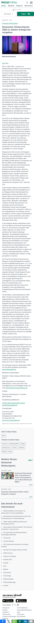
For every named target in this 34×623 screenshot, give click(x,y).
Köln (3, 63)
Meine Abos (29, 5)
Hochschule (7, 572)
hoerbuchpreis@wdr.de (9, 405)
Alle (30, 460)
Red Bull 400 (7, 559)
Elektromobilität (8, 579)
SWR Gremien (8, 553)
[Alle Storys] (17, 9)
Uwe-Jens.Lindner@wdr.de (11, 420)
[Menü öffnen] (31, 2)
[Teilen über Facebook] (3, 621)
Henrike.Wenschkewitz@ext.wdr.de (13, 403)
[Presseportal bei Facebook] (12, 605)
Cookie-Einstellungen (9, 616)
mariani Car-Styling (9, 556)
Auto (4, 566)
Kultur (15, 447)
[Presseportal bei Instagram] (17, 605)
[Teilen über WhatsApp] (14, 621)
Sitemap (5, 618)
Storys (3, 5)
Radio (23, 443)
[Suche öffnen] (27, 2)
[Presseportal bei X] (14, 605)
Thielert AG (7, 538)
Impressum (6, 608)
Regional (19, 5)
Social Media (21, 616)
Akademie (5, 612)
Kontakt (4, 610)
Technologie (7, 576)
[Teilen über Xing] (20, 621)
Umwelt (5, 585)
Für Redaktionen (22, 608)
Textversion (20, 614)
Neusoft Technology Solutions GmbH (15, 550)
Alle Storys (7, 14)
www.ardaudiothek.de (9, 369)
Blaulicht (11, 5)
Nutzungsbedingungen (24, 610)
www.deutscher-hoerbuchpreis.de (16, 388)
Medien (21, 447)
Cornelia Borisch (8, 541)
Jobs (18, 612)
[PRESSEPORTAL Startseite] (9, 2)
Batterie (5, 569)
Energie (5, 563)
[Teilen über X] (8, 621)
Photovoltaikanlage (9, 582)
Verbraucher (6, 447)
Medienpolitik (14, 443)
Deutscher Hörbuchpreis (10, 23)
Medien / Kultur (7, 451)
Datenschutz (6, 614)
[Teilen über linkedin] (25, 621)
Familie (4, 443)
